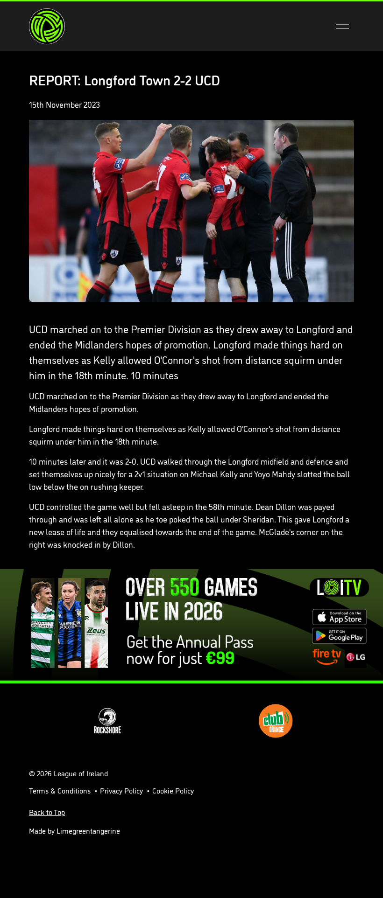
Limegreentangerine (88, 830)
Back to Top (47, 812)
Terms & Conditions (60, 790)
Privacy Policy (121, 790)
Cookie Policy (173, 790)
